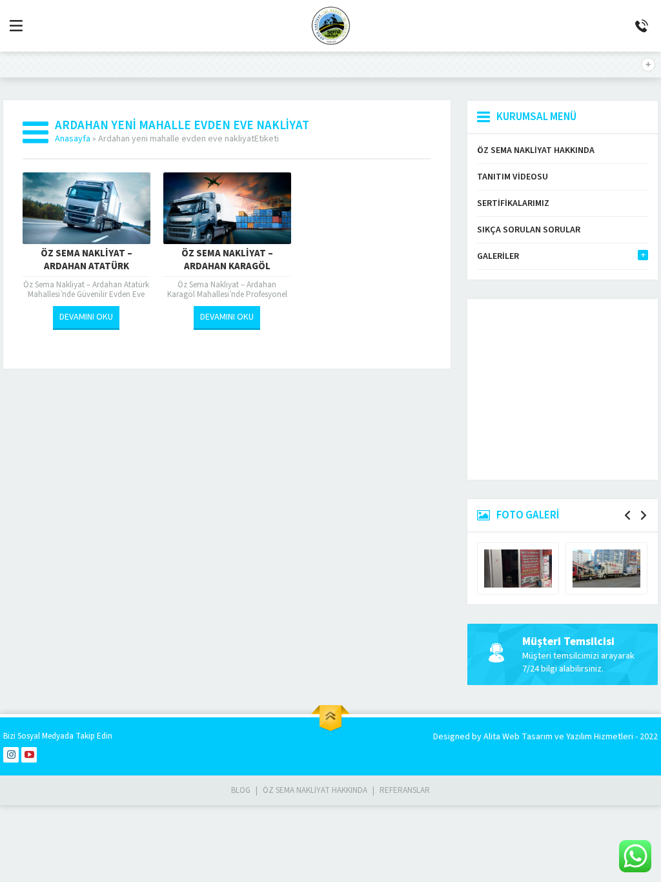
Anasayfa (72, 138)
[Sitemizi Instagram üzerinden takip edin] (11, 755)
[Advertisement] (562, 389)
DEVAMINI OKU (86, 317)
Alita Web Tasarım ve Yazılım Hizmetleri (559, 736)
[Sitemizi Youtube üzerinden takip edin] (29, 755)
